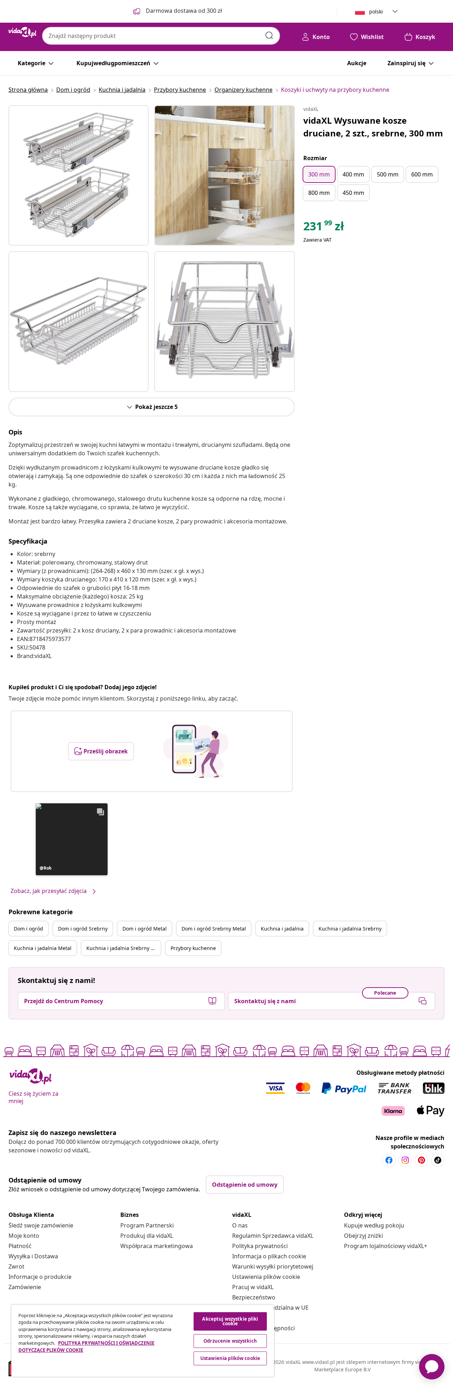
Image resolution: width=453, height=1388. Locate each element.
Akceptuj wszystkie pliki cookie (230, 1321)
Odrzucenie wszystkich (230, 1341)
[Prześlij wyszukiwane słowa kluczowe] (269, 35)
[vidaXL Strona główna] (22, 32)
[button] (72, 839)
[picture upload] (196, 751)
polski (376, 11)
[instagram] (405, 1160)
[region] (142, 1341)
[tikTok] (437, 1160)
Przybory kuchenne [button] (193, 948)
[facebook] (388, 1160)
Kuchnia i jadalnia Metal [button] (42, 948)
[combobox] (161, 36)
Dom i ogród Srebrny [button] (83, 928)
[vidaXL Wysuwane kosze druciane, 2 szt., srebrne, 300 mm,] (78, 175)
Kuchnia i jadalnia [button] (282, 928)
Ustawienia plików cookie (266, 1277)
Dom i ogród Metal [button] (144, 928)
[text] (323, 228)
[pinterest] (421, 1160)
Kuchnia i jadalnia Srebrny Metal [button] (123, 948)
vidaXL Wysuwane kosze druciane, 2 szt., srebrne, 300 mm (373, 126)
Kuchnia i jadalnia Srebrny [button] (350, 928)
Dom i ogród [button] (28, 928)
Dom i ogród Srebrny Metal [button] (214, 928)
